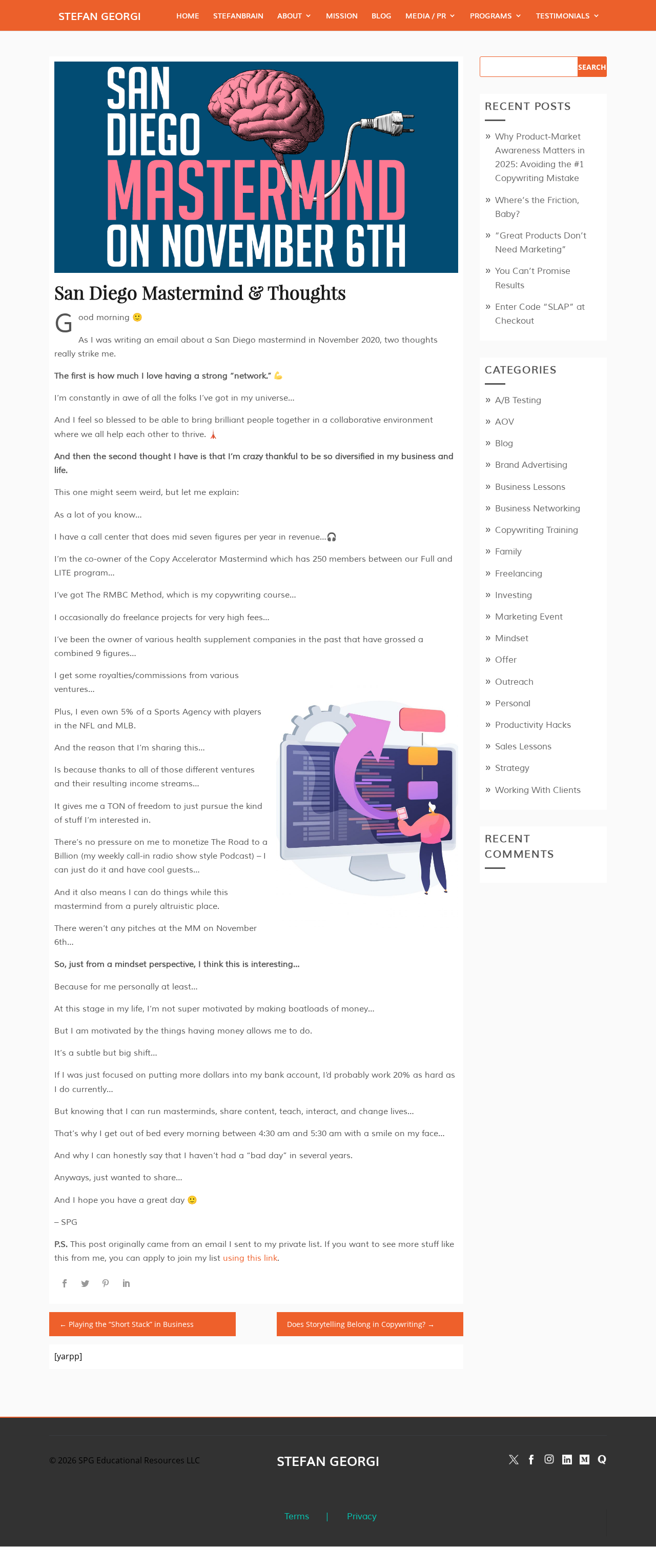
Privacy (362, 1516)
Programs (491, 16)
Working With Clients (538, 790)
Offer (506, 660)
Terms (296, 1516)
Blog (382, 16)
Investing (513, 595)
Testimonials (563, 16)
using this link (250, 1258)
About (289, 16)
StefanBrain (238, 16)
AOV (504, 422)
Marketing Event (529, 616)
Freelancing (518, 573)
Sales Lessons (523, 746)
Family (508, 551)
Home (187, 16)
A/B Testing (518, 400)
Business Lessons (530, 487)
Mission (342, 16)
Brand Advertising (531, 465)
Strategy (512, 768)
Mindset (511, 638)
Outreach (514, 682)
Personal (512, 703)
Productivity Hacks (533, 725)
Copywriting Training (536, 530)
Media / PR (425, 16)
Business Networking (537, 508)
